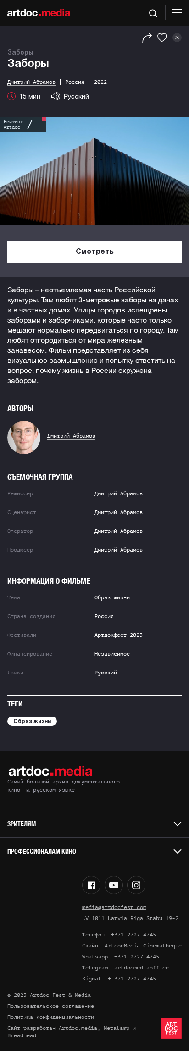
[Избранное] (162, 37)
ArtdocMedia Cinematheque (143, 945)
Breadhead (21, 1035)
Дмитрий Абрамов (71, 435)
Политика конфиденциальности (50, 1017)
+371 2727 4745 (133, 934)
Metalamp (116, 1028)
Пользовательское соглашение (50, 1006)
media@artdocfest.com (114, 907)
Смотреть (95, 252)
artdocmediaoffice (141, 967)
